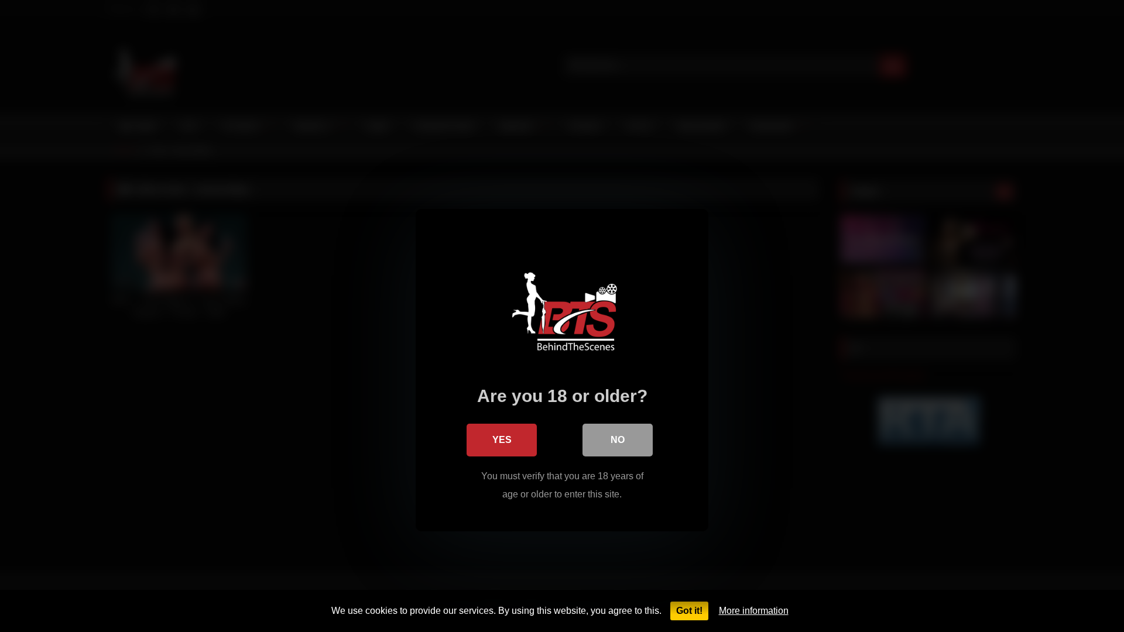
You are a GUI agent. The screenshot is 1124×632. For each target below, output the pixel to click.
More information (754, 611)
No (618, 440)
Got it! (689, 611)
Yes (502, 440)
